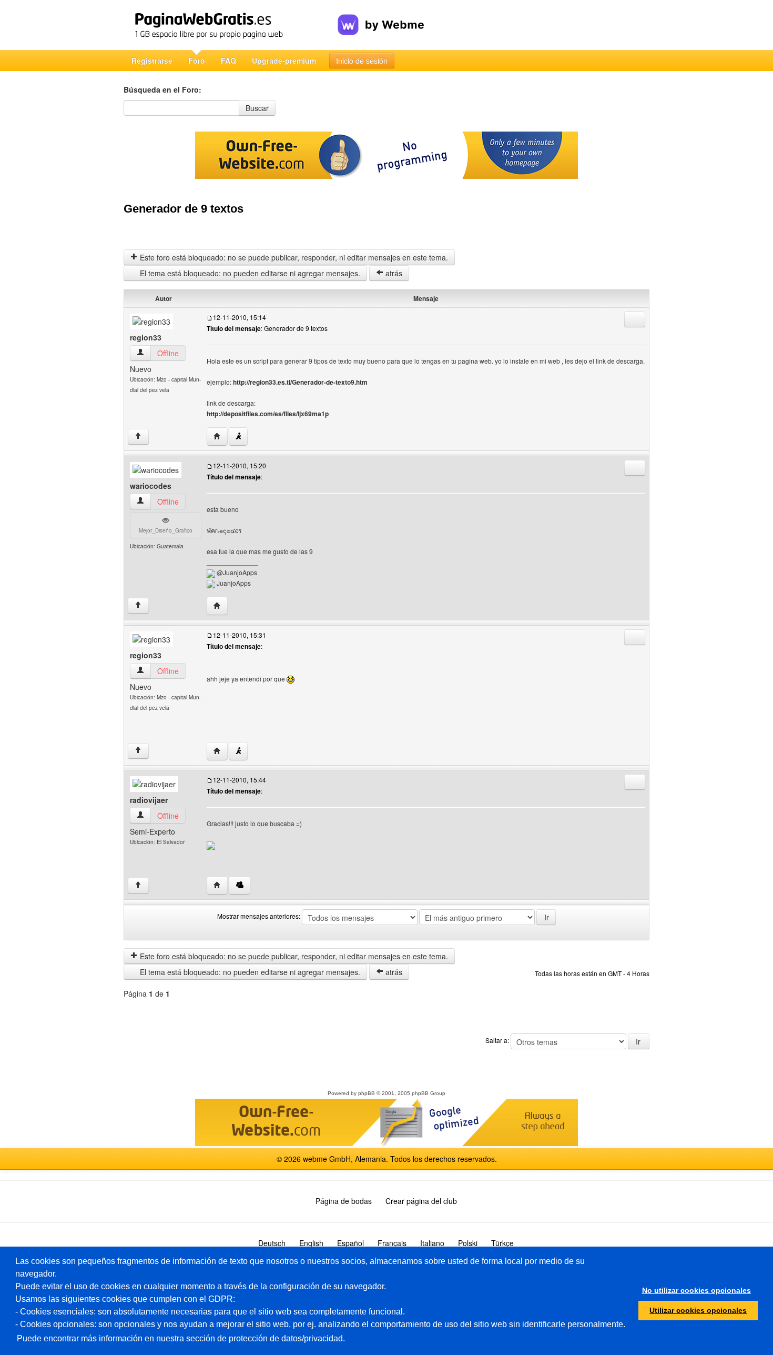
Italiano (432, 1243)
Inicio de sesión (362, 60)
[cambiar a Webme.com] (381, 16)
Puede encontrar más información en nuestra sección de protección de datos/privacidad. (181, 1338)
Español (350, 1243)
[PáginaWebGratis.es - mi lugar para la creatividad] (231, 25)
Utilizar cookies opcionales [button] (698, 1310)
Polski (467, 1243)
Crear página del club (421, 1201)
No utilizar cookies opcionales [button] (696, 1290)
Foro (196, 60)
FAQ (228, 60)
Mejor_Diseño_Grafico (165, 530)
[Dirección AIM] (238, 436)
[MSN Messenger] (239, 885)
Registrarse (151, 60)
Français (392, 1243)
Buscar (257, 108)
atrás (392, 273)
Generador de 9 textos (183, 208)
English (311, 1243)
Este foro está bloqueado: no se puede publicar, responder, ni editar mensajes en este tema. (293, 257)
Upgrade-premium (284, 60)
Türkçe (502, 1243)
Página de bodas (344, 1201)
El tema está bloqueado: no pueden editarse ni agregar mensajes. (249, 273)
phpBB (366, 1093)
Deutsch (272, 1243)
